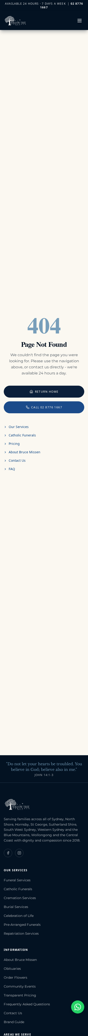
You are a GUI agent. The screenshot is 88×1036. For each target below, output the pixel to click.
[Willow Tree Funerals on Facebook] (8, 853)
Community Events (20, 986)
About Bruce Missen (24, 452)
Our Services (19, 427)
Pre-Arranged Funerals (22, 925)
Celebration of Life (19, 916)
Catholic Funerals (22, 435)
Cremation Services (20, 898)
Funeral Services (17, 880)
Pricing (14, 443)
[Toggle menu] (79, 20)
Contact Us (17, 460)
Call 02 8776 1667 (46, 407)
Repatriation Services (21, 933)
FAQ (12, 469)
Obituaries (12, 968)
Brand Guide (14, 1022)
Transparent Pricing (20, 995)
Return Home (47, 391)
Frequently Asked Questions (27, 1004)
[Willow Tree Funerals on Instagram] (19, 853)
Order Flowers (15, 977)
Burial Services (16, 907)
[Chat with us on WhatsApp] (77, 1007)
